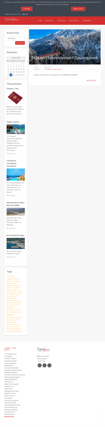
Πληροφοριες (74, 20)
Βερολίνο (9, 281)
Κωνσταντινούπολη (11, 291)
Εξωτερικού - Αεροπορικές (53, 69)
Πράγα (20, 291)
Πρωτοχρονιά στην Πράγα (13, 300)
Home (40, 20)
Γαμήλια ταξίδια (13, 122)
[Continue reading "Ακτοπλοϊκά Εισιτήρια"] (16, 244)
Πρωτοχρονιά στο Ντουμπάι (14, 309)
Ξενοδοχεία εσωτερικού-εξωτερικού (12, 163)
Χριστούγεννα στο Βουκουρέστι (14, 332)
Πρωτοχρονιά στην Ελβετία (14, 294)
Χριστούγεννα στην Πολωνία (14, 324)
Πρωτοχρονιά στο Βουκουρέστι (11, 306)
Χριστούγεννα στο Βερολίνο (14, 330)
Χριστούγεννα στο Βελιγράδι (14, 328)
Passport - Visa (13, 89)
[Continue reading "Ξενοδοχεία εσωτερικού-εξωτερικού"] (16, 175)
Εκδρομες (49, 20)
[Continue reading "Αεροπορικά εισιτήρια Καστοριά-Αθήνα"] (16, 212)
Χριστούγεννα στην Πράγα (13, 326)
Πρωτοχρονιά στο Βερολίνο (14, 304)
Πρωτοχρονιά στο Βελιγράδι (14, 302)
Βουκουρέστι (17, 281)
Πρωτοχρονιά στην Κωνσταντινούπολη (11, 297)
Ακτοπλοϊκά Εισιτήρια (15, 235)
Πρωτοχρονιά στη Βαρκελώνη (14, 293)
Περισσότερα (78, 9)
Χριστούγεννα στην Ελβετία (14, 319)
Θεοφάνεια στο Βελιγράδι (13, 287)
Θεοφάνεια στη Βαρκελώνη (14, 285)
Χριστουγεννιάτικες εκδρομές (14, 313)
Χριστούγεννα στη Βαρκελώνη (14, 317)
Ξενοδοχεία (61, 20)
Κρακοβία (16, 289)
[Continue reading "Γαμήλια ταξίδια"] (16, 129)
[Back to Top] (100, 417)
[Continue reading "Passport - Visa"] (16, 98)
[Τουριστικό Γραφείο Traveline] (11, 18)
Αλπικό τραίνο (10, 276)
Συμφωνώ (26, 9)
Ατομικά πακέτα (11, 278)
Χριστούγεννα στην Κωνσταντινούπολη (11, 321)
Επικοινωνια (87, 20)
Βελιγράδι (16, 280)
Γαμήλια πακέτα (11, 283)
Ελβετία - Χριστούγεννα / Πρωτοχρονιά (64, 58)
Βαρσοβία (9, 280)
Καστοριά (9, 289)
